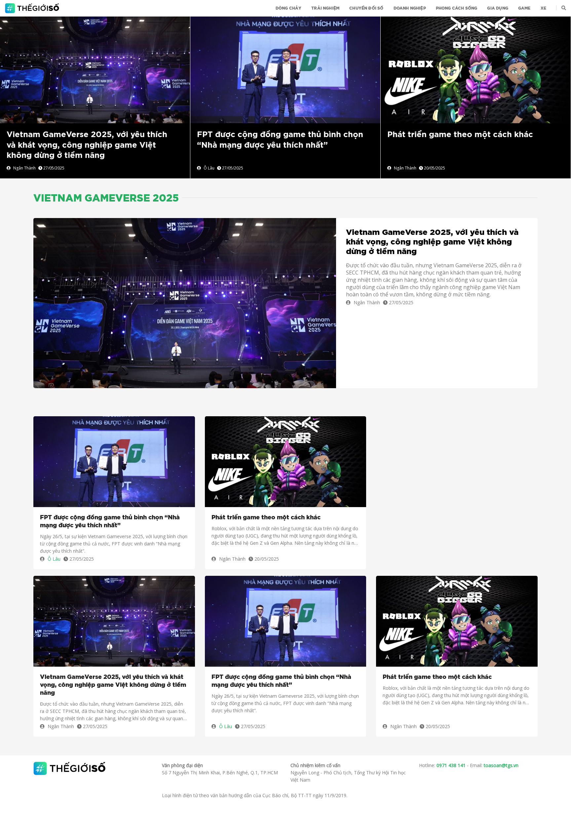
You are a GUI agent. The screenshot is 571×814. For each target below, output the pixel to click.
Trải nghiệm (325, 8)
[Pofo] (33, 8)
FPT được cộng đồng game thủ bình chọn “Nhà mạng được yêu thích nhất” (110, 522)
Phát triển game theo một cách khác (460, 135)
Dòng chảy (289, 8)
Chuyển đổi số (366, 8)
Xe (543, 8)
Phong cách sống (456, 8)
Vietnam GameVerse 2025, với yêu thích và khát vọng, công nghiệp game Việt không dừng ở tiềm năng (87, 145)
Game (524, 8)
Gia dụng (497, 8)
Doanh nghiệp (410, 8)
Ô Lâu (209, 168)
